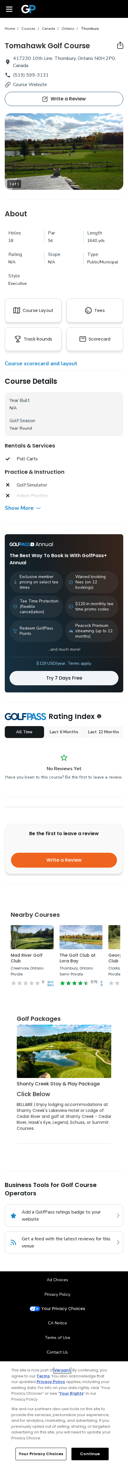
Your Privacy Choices (63, 1308)
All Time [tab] (24, 732)
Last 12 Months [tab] (103, 732)
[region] (64, 1413)
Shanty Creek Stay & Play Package (58, 1083)
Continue (90, 1454)
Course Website (30, 84)
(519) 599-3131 (31, 75)
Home (10, 28)
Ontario (68, 28)
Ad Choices (57, 1280)
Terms (43, 1376)
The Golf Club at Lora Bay (78, 958)
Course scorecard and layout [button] (41, 363)
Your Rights (71, 1393)
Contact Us (57, 1352)
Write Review (52, 983)
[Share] (120, 45)
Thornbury (90, 28)
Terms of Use (57, 1337)
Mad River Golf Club (27, 958)
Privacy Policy (57, 1294)
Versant (62, 1370)
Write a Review (64, 860)
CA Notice (57, 1323)
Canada (48, 28)
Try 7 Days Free (64, 678)
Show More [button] (19, 508)
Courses (28, 28)
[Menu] (9, 9)
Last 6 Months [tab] (64, 732)
